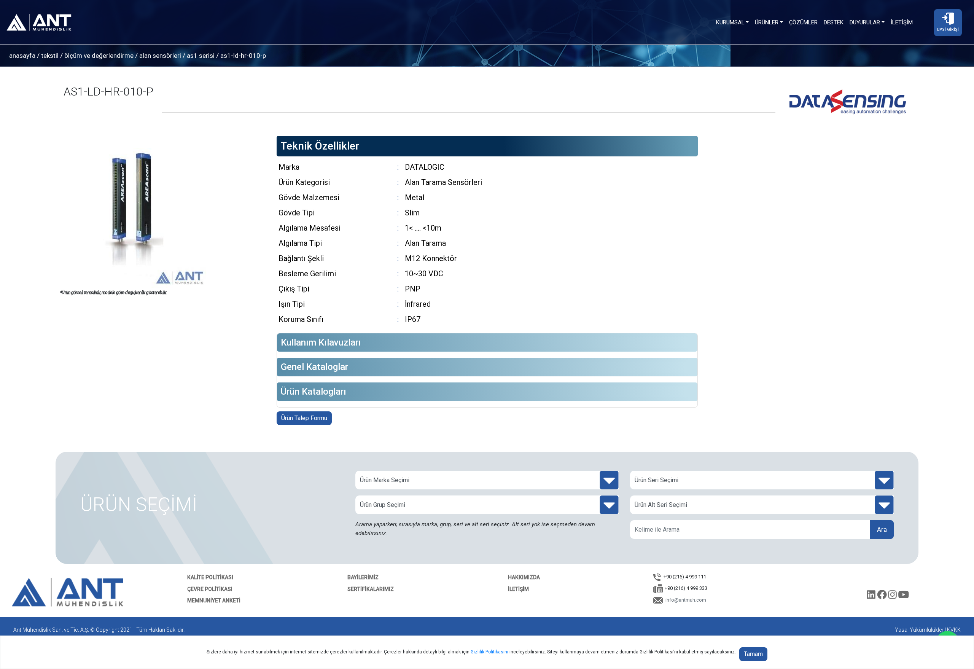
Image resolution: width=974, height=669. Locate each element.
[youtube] (903, 596)
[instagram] (893, 596)
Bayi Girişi (948, 29)
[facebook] (882, 596)
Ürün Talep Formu (304, 418)
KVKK (954, 630)
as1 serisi (201, 55)
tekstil (50, 55)
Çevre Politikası (209, 589)
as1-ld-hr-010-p (242, 55)
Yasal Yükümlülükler (919, 630)
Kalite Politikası (210, 577)
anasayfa (22, 55)
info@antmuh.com (685, 600)
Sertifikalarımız (370, 589)
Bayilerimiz (363, 577)
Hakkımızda (524, 577)
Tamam (753, 654)
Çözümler (803, 22)
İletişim (902, 22)
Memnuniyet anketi (213, 600)
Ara (882, 530)
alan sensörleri (160, 55)
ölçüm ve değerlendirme (99, 55)
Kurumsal (730, 22)
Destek (833, 22)
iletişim (518, 589)
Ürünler (766, 22)
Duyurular (865, 22)
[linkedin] (872, 596)
